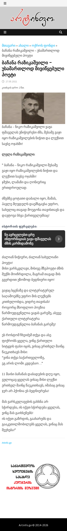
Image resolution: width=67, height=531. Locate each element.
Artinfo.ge (7, 442)
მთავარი (8, 45)
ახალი (23, 45)
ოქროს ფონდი (43, 45)
